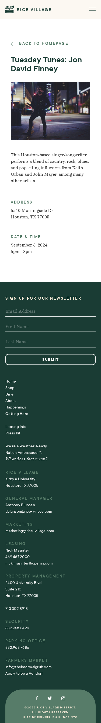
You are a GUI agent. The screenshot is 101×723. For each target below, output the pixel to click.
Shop (9, 388)
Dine (9, 394)
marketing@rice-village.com (29, 531)
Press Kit (12, 433)
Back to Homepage (43, 43)
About (10, 400)
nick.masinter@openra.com (29, 563)
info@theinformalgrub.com (28, 667)
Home (10, 381)
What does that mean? (26, 459)
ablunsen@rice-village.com (28, 511)
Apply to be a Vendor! (24, 673)
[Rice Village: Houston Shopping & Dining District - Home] (28, 9)
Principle (45, 717)
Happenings (15, 407)
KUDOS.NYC (67, 717)
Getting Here (16, 413)
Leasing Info (15, 426)
